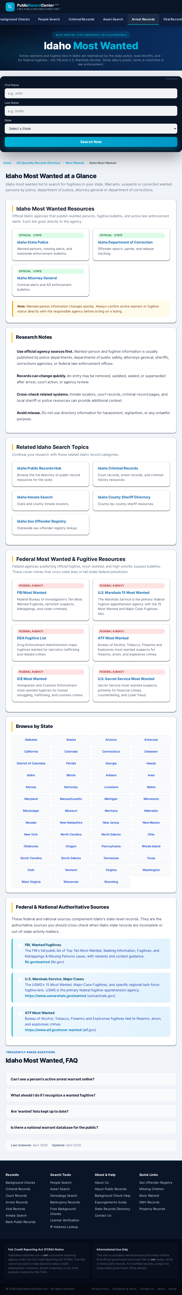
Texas (151, 858)
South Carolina (31, 858)
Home (7, 163)
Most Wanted (75, 163)
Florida (71, 763)
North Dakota (111, 834)
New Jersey (111, 822)
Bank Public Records (21, 1222)
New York (31, 834)
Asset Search (60, 1189)
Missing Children (151, 1189)
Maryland (31, 799)
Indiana (111, 775)
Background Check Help (112, 1195)
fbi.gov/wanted (37, 962)
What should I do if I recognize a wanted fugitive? (53, 1095)
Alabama (31, 739)
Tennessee (111, 858)
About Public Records (111, 1189)
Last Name (12, 102)
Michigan (111, 799)
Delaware (151, 751)
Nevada (31, 822)
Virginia (111, 870)
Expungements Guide (111, 1202)
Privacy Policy (100, 1288)
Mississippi (31, 810)
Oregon (71, 846)
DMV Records (149, 1202)
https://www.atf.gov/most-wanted (53, 1030)
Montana (111, 810)
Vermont (71, 870)
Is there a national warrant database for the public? (54, 1127)
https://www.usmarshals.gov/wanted (55, 996)
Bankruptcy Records (65, 1202)
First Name (12, 85)
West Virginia (31, 882)
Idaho (31, 775)
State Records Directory (112, 1209)
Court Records (16, 1195)
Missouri (71, 810)
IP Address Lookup (64, 1227)
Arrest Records (17, 1202)
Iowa (151, 775)
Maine (151, 787)
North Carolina (71, 834)
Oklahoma (31, 846)
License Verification (64, 1220)
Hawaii (151, 763)
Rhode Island (151, 846)
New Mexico (151, 822)
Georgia (111, 763)
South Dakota (71, 858)
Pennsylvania (111, 846)
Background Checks (20, 1182)
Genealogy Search (63, 1195)
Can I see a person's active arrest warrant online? (52, 1079)
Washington (151, 870)
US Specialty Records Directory (38, 163)
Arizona (111, 739)
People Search (61, 1182)
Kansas (31, 787)
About (161, 1288)
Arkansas (151, 739)
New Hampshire (71, 822)
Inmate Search (16, 1215)
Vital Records (15, 1209)
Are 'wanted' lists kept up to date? (39, 1111)
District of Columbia (31, 763)
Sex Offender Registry (155, 1182)
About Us (102, 1182)
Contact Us (103, 1215)
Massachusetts (71, 799)
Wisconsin (71, 882)
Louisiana (111, 787)
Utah (30, 870)
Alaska (71, 739)
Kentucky (71, 787)
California (31, 751)
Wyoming (111, 882)
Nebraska (151, 810)
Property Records (152, 1209)
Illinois (71, 775)
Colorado (71, 751)
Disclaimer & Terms (124, 1288)
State (8, 120)
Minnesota (151, 799)
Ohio (151, 834)
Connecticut (111, 751)
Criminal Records (18, 1189)
